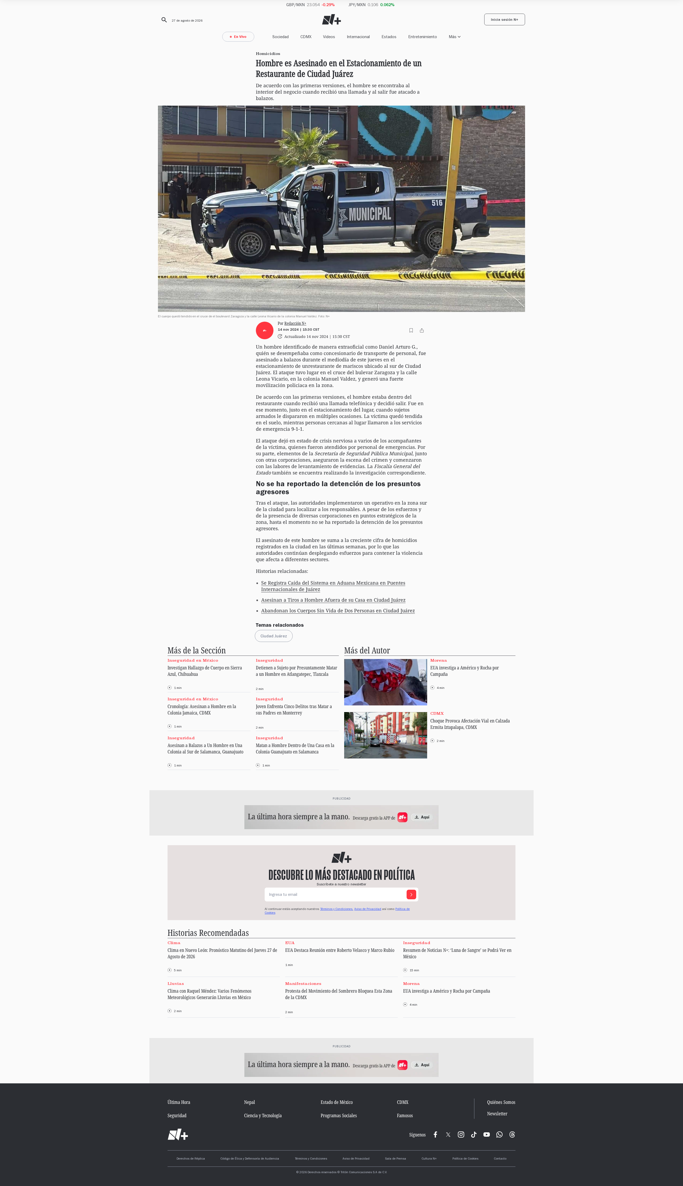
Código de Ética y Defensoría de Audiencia (249, 1159)
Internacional (358, 36)
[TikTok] (474, 1134)
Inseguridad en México (193, 660)
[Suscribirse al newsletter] (411, 894)
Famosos (405, 1115)
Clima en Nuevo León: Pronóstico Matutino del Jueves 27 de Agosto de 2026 (222, 953)
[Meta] (435, 1134)
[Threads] (512, 1134)
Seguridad (177, 1115)
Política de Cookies (465, 1159)
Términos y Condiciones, (336, 909)
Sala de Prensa (395, 1159)
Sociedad (280, 36)
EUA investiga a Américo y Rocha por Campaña (464, 670)
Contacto (500, 1159)
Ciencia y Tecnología (263, 1115)
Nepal (249, 1102)
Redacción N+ (295, 323)
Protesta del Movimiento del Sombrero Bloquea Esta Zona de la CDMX (338, 994)
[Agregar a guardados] (411, 330)
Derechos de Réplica (191, 1159)
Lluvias (176, 983)
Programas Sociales (339, 1115)
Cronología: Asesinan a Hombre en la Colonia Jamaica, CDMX (202, 709)
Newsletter (497, 1113)
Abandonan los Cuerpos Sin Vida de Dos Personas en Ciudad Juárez (338, 610)
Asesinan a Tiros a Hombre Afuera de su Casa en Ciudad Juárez (333, 600)
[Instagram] (461, 1134)
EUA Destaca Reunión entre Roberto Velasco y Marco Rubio (339, 950)
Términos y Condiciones (311, 1159)
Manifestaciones (303, 983)
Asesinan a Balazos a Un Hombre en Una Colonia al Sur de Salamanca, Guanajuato (205, 748)
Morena (438, 660)
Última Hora (179, 1102)
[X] (448, 1134)
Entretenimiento (422, 36)
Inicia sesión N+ (504, 20)
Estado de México (337, 1102)
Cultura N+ (429, 1159)
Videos (329, 36)
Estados (389, 36)
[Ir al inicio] (178, 1134)
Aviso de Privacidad (367, 909)
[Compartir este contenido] (421, 330)
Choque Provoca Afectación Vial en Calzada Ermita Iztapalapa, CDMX (470, 723)
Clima (174, 942)
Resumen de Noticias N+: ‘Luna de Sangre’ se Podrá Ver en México (457, 953)
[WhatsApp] (499, 1134)
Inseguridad (269, 660)
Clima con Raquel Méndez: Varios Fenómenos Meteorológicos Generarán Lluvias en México (210, 994)
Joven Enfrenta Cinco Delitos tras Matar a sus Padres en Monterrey (294, 709)
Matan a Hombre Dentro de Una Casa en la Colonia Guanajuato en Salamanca (295, 748)
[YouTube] (486, 1134)
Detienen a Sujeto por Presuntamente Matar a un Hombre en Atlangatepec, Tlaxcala (296, 670)
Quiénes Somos (501, 1102)
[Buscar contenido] (163, 20)
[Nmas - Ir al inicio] (331, 19)
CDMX (305, 36)
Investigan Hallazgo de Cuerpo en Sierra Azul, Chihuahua (205, 670)
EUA (290, 942)
